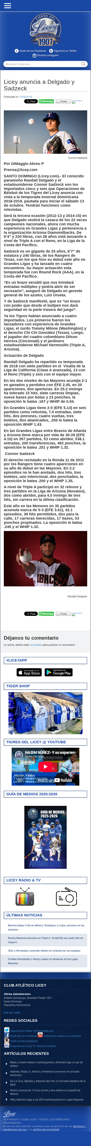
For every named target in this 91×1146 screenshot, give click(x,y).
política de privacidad (46, 1129)
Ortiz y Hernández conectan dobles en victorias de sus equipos (44, 950)
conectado (36, 644)
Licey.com (45, 29)
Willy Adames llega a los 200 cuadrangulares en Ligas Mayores (46, 1099)
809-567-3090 (12, 1012)
